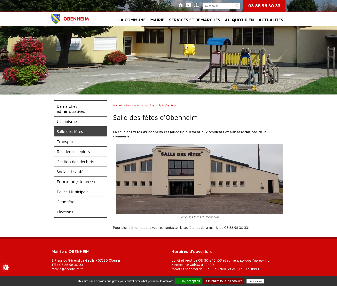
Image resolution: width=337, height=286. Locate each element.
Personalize (255, 281)
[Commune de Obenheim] (70, 22)
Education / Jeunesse (76, 181)
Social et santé (70, 171)
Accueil (117, 105)
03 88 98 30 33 (264, 5)
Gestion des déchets (75, 161)
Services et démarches (194, 19)
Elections (65, 211)
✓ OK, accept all (188, 281)
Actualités (271, 19)
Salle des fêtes (70, 131)
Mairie (157, 19)
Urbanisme (67, 121)
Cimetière (65, 201)
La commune (132, 19)
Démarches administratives (71, 109)
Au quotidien (239, 19)
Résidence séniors (73, 151)
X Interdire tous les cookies (223, 281)
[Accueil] (181, 5)
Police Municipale (73, 191)
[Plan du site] (196, 5)
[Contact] (189, 5)
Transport (66, 141)
